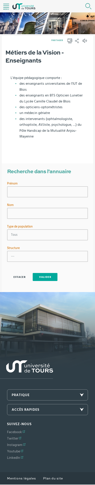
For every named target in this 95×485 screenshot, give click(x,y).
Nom (10, 205)
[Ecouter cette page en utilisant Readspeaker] (85, 42)
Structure (13, 248)
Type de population (20, 226)
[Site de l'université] (26, 369)
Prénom (12, 183)
